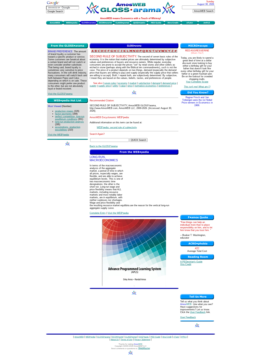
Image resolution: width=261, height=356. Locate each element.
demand (156, 83)
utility (115, 85)
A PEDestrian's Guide (191, 261)
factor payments (63, 113)
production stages (64, 111)
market (133, 83)
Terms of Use (126, 339)
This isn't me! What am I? (197, 86)
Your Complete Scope (197, 81)
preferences (165, 85)
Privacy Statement (142, 339)
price (130, 85)
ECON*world (117, 337)
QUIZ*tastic (144, 337)
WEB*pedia (90, 337)
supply (93, 85)
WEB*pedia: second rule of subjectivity (117, 127)
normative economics (146, 85)
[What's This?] (197, 53)
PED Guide (155, 337)
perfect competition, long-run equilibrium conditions (69, 117)
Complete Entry (98, 213)
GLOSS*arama (103, 337)
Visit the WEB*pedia (58, 134)
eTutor (176, 337)
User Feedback (198, 312)
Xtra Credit (185, 264)
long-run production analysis (69, 121)
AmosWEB (79, 337)
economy (122, 83)
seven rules (110, 83)
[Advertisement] (130, 33)
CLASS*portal (131, 337)
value (123, 85)
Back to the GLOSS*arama (104, 146)
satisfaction (144, 83)
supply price (104, 85)
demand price (169, 83)
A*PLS (184, 337)
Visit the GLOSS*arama (60, 93)
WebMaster (144, 348)
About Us (115, 339)
